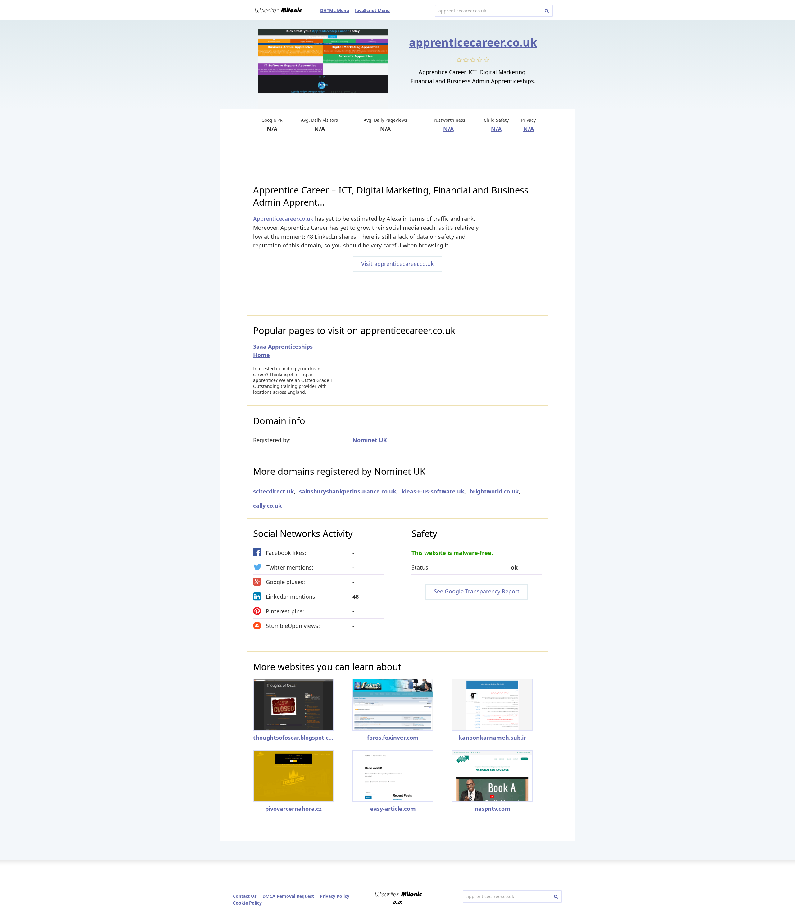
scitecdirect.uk (273, 491)
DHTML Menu (334, 10)
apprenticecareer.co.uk (473, 42)
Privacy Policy (334, 896)
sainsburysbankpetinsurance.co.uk (347, 491)
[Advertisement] (397, 154)
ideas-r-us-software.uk (433, 491)
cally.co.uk (267, 505)
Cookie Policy (247, 903)
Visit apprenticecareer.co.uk (397, 263)
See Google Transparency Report (477, 591)
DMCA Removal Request (288, 896)
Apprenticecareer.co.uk (283, 218)
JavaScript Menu (372, 10)
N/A (448, 129)
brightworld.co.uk (494, 491)
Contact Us (245, 896)
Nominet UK (369, 440)
